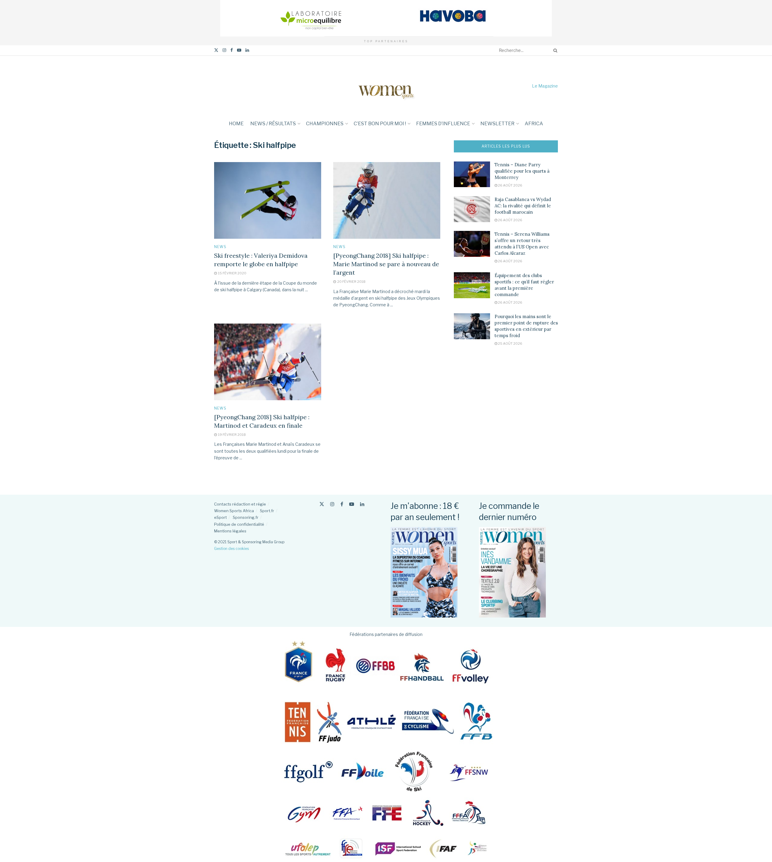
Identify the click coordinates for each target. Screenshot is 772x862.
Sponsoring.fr (245, 517)
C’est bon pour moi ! (380, 123)
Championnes (324, 123)
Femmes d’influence (443, 123)
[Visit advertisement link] (386, 18)
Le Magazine (545, 85)
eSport (220, 517)
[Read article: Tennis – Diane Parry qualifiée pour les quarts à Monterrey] (472, 174)
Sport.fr (267, 510)
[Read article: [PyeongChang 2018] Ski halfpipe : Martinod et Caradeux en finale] (267, 362)
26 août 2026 (509, 185)
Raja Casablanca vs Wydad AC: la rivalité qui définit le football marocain (523, 205)
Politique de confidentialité (239, 524)
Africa (534, 123)
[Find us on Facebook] (231, 50)
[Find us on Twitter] (216, 50)
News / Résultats (273, 123)
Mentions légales (230, 530)
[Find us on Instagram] (224, 50)
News (220, 247)
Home (236, 123)
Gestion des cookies (231, 548)
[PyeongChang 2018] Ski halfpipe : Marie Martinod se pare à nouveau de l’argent (386, 264)
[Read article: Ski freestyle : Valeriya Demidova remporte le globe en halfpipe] (267, 200)
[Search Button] (554, 50)
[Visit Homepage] (386, 86)
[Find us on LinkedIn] (247, 50)
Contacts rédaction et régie (240, 504)
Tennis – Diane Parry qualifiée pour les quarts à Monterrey (522, 171)
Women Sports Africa (234, 510)
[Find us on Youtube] (239, 50)
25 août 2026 (509, 343)
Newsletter (497, 123)
